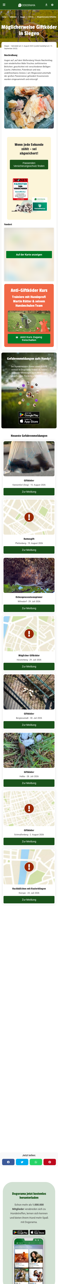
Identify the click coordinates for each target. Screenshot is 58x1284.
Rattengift (29, 538)
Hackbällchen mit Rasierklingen (29, 888)
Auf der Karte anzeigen (29, 254)
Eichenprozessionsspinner (29, 597)
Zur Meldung (29, 491)
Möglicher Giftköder (29, 655)
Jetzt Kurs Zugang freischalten (30, 338)
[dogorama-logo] (26, 5)
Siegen (22, 17)
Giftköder (12, 17)
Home (4, 17)
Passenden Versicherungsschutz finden (29, 164)
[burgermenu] (4, 5)
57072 (30, 17)
